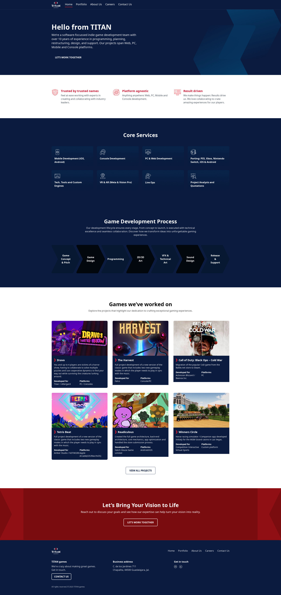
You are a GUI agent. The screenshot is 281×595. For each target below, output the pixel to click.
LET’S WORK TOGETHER (68, 57)
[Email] (175, 566)
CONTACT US (61, 576)
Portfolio (81, 4)
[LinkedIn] (180, 566)
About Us (96, 4)
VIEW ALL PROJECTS (140, 470)
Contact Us (125, 4)
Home (68, 4)
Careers (110, 4)
